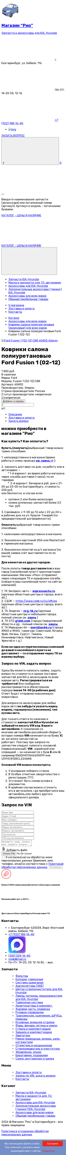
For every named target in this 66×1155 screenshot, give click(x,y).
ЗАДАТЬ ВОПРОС (13, 135)
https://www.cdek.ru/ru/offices (36, 601)
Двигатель (22, 1035)
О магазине (16, 305)
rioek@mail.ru (17, 959)
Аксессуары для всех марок (27, 295)
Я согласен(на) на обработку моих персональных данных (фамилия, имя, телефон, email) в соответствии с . (32, 862)
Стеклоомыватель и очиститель (37, 1048)
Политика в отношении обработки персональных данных (25, 1133)
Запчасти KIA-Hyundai (23, 279)
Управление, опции (28, 1052)
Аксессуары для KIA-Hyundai (28, 286)
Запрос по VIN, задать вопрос (35, 1075)
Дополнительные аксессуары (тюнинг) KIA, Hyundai (35, 1107)
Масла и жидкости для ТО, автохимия (34, 282)
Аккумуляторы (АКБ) (29, 986)
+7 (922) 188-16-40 (21, 934)
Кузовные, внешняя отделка (34, 1022)
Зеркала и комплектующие (33, 1032)
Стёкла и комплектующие (33, 1029)
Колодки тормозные (29, 979)
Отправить (55, 867)
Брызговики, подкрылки (31, 1055)
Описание (15, 414)
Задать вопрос (18, 421)
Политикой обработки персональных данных (32, 865)
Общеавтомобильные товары (28, 299)
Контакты (15, 312)
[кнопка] (2, 194)
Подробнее (48, 1150)
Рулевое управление (29, 1012)
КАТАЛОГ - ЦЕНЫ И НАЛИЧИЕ (21, 245)
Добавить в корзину (13, 401)
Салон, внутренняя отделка (34, 1058)
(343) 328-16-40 (19, 955)
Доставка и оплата (21, 308)
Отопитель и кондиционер (33, 1045)
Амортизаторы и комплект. (34, 1005)
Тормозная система (29, 1002)
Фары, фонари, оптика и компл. (36, 1025)
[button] (29, 261)
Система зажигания (29, 982)
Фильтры (21, 976)
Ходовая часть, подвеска (32, 1009)
